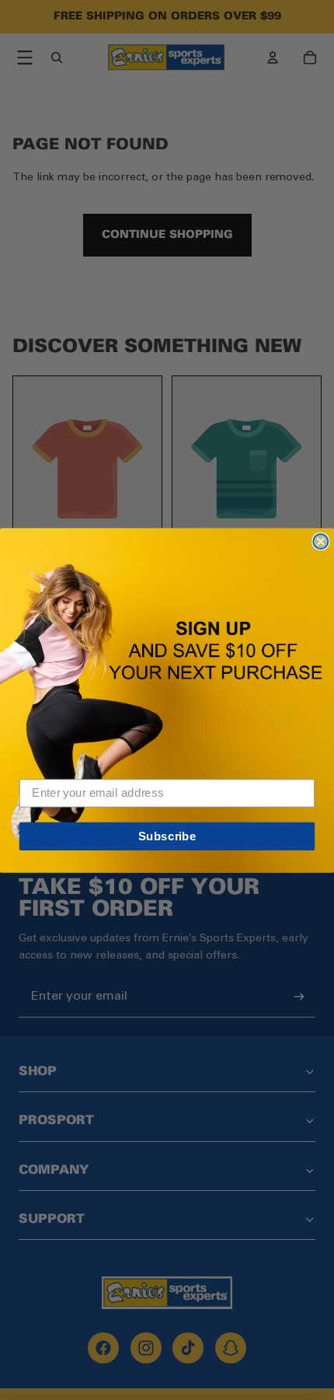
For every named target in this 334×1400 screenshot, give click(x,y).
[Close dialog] (320, 540)
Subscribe (167, 835)
